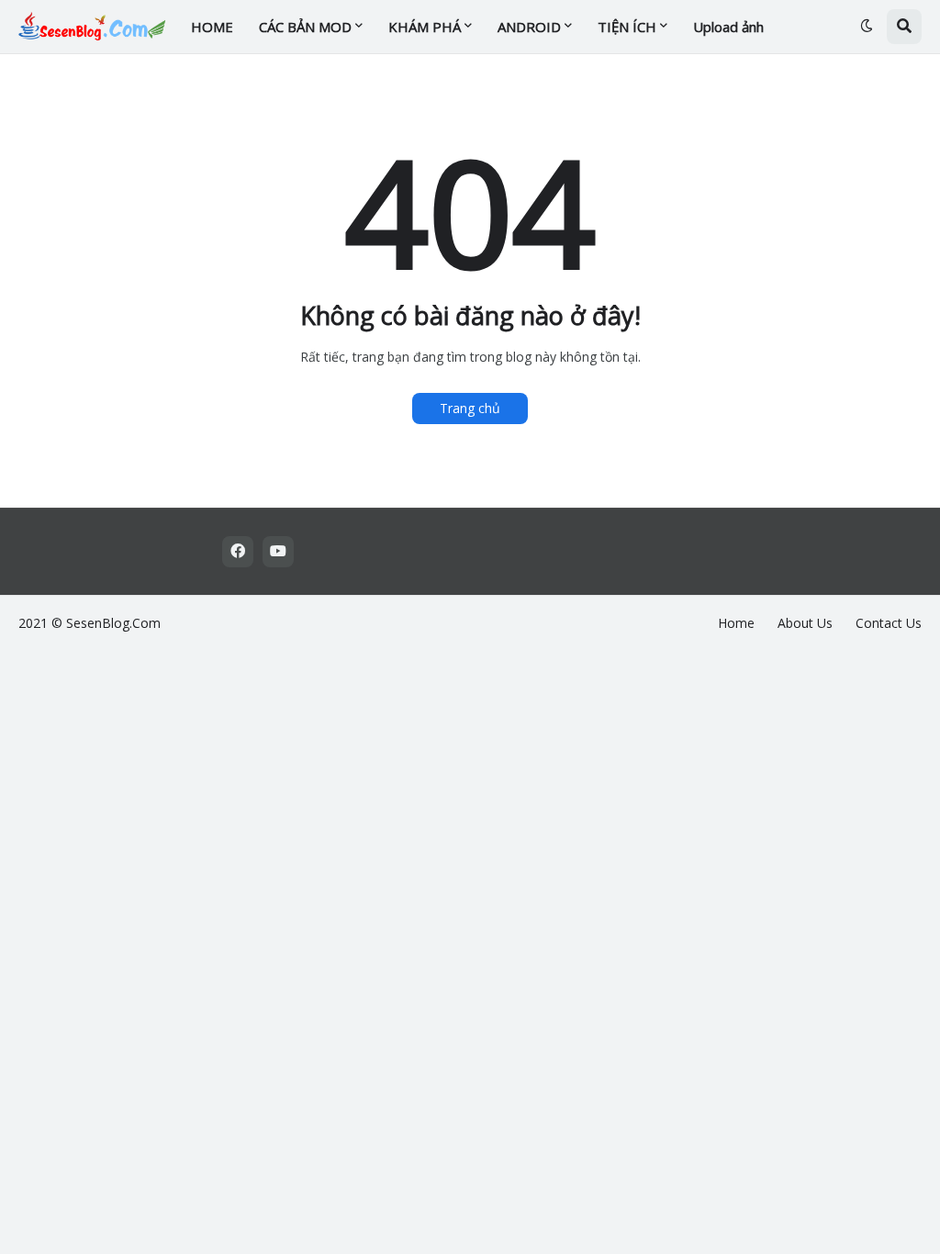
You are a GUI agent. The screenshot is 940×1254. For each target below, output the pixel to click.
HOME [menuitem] (212, 26)
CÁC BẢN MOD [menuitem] (305, 26)
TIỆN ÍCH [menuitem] (627, 26)
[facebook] (237, 551)
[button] (866, 26)
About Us (805, 623)
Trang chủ (470, 408)
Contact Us (889, 623)
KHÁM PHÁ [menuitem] (424, 26)
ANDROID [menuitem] (529, 26)
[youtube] (278, 551)
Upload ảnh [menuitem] (728, 26)
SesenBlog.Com (113, 623)
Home (736, 623)
